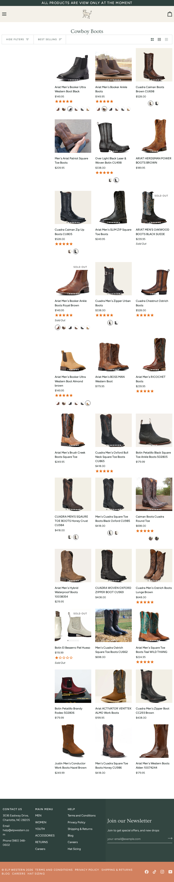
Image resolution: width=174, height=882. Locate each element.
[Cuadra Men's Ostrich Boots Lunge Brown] (154, 565)
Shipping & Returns (80, 829)
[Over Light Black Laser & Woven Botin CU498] (113, 136)
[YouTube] (170, 872)
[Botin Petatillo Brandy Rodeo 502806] (73, 686)
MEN (38, 815)
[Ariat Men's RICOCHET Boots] (154, 354)
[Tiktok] (154, 872)
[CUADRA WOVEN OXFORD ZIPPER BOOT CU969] (113, 565)
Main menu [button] (44, 809)
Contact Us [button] (12, 809)
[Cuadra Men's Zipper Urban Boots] (113, 278)
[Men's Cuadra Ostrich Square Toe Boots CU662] (113, 625)
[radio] (57, 109)
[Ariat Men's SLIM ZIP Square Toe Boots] (113, 207)
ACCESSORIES (45, 835)
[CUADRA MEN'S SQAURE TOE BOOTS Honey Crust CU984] (73, 494)
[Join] (168, 838)
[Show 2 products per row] (152, 39)
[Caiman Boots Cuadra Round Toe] (154, 494)
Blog (70, 835)
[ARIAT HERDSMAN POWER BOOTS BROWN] (154, 136)
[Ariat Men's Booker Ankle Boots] (113, 64)
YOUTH (40, 829)
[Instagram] (162, 872)
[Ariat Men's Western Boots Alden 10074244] (154, 741)
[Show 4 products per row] (167, 39)
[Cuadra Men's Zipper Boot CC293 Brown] (154, 686)
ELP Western (15, 869)
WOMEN (40, 822)
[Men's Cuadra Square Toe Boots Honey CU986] (113, 741)
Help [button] (71, 809)
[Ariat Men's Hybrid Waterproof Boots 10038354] (73, 565)
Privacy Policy (76, 822)
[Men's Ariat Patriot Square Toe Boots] (73, 136)
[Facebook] (147, 872)
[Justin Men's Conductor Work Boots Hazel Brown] (73, 741)
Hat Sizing (74, 849)
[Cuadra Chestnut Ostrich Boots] (154, 278)
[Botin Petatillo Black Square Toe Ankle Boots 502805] (154, 430)
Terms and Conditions (81, 815)
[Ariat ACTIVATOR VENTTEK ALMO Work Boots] (113, 686)
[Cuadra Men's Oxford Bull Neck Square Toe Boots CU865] (113, 430)
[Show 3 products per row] (159, 39)
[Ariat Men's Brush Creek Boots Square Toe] (73, 430)
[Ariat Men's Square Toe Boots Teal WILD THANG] (154, 625)
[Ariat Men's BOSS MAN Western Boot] (113, 354)
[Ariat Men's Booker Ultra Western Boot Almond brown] (73, 354)
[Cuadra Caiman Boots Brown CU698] (154, 64)
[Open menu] (8, 14)
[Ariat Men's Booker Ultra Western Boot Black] (73, 64)
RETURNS (41, 842)
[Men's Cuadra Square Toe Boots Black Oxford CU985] (113, 494)
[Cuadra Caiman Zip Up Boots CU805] (73, 207)
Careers (40, 849)
